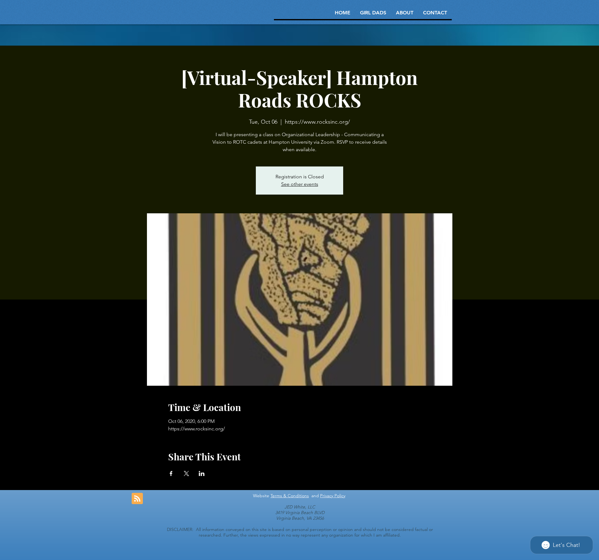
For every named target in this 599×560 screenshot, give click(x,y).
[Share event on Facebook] (171, 473)
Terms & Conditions (289, 495)
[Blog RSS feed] (137, 499)
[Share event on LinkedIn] (202, 473)
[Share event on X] (186, 473)
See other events (299, 184)
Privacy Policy (332, 495)
